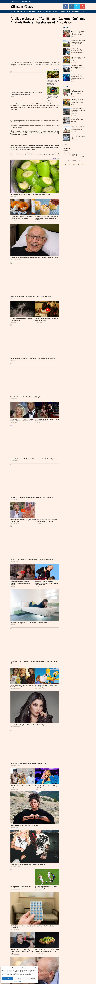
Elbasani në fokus (29, 11)
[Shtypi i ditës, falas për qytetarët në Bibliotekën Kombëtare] (66, 120)
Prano (7, 978)
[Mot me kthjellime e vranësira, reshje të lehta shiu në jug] (66, 137)
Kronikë (62, 11)
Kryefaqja (12, 15)
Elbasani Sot (18, 11)
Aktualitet (40, 11)
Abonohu (83, 4)
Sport (68, 11)
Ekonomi (55, 11)
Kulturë (16, 15)
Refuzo (19, 978)
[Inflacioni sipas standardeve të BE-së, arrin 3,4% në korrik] (66, 59)
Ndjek (71, 4)
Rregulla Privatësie (17, 981)
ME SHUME (75, 11)
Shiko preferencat (31, 978)
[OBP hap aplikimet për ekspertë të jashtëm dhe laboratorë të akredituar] (66, 51)
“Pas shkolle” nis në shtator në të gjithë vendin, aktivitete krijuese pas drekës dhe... (78, 128)
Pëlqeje (65, 4)
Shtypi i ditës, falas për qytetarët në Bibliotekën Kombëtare (77, 119)
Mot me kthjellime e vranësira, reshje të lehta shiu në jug (78, 136)
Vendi (65, 86)
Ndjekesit (77, 4)
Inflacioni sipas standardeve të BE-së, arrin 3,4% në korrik (78, 59)
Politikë (48, 11)
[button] (35, 967)
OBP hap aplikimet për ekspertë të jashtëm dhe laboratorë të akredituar (77, 50)
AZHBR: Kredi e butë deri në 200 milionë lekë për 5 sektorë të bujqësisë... (78, 42)
